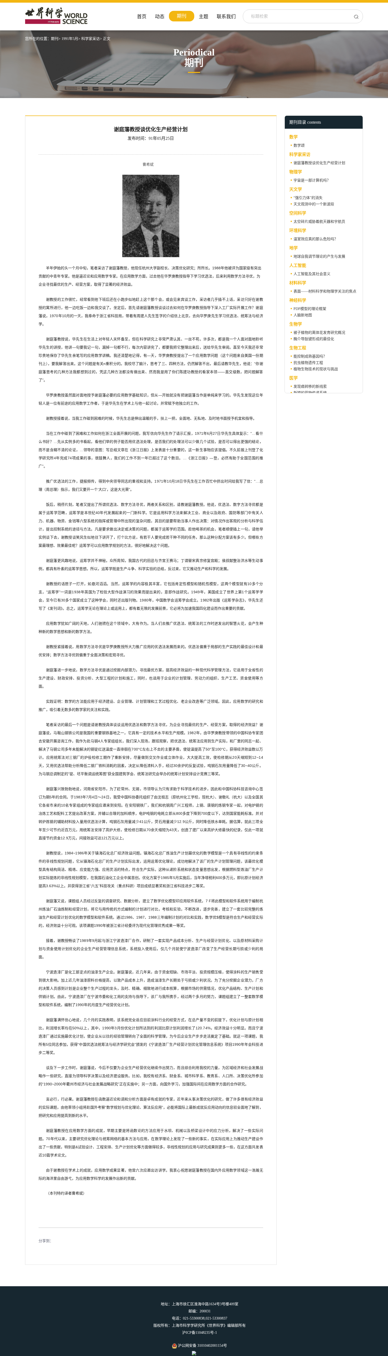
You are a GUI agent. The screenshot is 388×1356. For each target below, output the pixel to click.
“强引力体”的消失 (308, 198)
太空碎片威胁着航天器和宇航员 (319, 222)
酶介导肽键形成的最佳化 (314, 339)
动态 (159, 16)
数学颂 (299, 145)
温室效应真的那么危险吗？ (316, 239)
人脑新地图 (303, 315)
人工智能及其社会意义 (312, 274)
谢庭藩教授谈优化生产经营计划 (319, 163)
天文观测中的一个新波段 (314, 204)
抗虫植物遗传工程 (308, 363)
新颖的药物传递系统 (310, 393)
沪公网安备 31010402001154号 (202, 1346)
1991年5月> (70, 39)
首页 (141, 16)
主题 (203, 16)
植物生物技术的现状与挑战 (316, 369)
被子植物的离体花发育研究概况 (319, 333)
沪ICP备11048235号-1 (199, 1333)
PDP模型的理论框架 (310, 309)
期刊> (55, 39)
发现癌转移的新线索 (310, 386)
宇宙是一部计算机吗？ (312, 180)
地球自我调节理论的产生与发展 (319, 256)
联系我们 (226, 16)
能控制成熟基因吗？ (310, 356)
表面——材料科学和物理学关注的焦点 (325, 291)
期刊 (181, 16)
